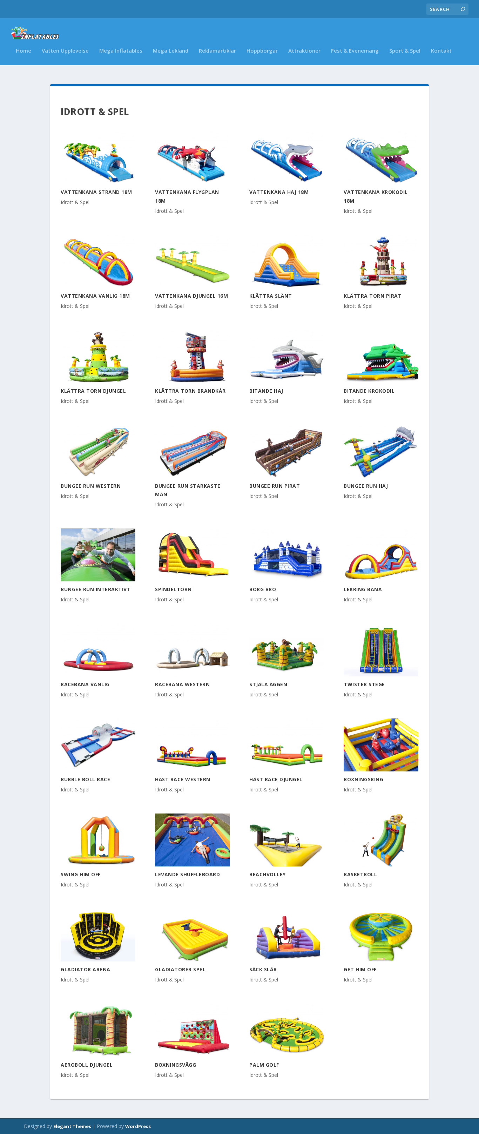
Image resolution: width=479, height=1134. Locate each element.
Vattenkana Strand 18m (96, 192)
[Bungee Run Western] (98, 451)
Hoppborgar (262, 51)
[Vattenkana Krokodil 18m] (381, 157)
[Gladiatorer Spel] (192, 935)
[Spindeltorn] (192, 554)
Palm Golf (264, 1064)
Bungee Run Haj (366, 485)
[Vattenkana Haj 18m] (286, 157)
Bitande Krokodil (369, 390)
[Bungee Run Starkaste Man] (192, 451)
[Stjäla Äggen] (286, 649)
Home (23, 51)
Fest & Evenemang (355, 51)
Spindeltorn (173, 589)
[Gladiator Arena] (98, 935)
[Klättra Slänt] (286, 261)
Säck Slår (263, 969)
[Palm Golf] (286, 1030)
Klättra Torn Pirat (373, 295)
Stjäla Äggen (268, 684)
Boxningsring (363, 779)
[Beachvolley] (286, 840)
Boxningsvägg (175, 1064)
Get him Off (360, 969)
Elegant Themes (72, 1126)
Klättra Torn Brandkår (190, 390)
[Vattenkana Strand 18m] (98, 157)
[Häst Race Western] (192, 744)
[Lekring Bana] (381, 554)
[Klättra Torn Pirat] (381, 261)
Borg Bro (262, 589)
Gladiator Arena (85, 969)
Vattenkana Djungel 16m (191, 295)
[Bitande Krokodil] (381, 356)
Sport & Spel (404, 51)
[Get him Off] (381, 935)
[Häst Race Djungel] (286, 744)
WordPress (138, 1126)
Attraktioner (304, 51)
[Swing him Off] (98, 840)
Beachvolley (267, 874)
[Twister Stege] (381, 649)
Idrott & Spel (75, 202)
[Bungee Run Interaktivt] (98, 554)
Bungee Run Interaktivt (95, 589)
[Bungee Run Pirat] (286, 451)
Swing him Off (81, 874)
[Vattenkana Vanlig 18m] (98, 261)
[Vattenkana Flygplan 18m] (192, 157)
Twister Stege (364, 684)
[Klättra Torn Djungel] (98, 356)
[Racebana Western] (192, 649)
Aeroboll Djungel (87, 1064)
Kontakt (441, 51)
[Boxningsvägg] (192, 1030)
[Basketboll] (381, 840)
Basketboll (360, 874)
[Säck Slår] (286, 935)
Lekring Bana (363, 589)
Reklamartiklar (217, 51)
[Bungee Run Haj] (381, 451)
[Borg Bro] (286, 554)
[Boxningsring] (381, 744)
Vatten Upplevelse (65, 51)
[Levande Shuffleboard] (192, 840)
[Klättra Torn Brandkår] (192, 356)
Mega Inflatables (120, 51)
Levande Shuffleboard (187, 874)
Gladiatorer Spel (180, 969)
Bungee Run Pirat (274, 485)
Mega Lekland (170, 51)
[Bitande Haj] (286, 356)
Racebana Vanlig (85, 684)
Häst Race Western (182, 779)
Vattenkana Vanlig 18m (95, 295)
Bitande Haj (266, 390)
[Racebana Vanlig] (98, 649)
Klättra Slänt (270, 295)
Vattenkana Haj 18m (279, 192)
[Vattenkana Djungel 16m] (192, 261)
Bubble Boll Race (85, 779)
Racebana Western (182, 684)
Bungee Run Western (91, 485)
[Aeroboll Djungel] (98, 1030)
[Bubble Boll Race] (98, 744)
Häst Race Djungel (276, 779)
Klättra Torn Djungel (93, 390)
